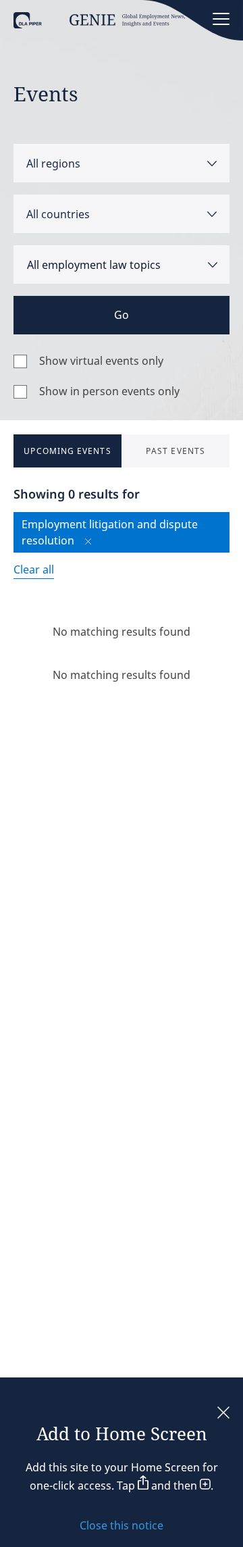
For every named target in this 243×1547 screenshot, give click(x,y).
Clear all (34, 569)
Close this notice (121, 1525)
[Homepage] (99, 24)
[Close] (223, 1413)
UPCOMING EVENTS (67, 451)
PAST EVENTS (175, 451)
